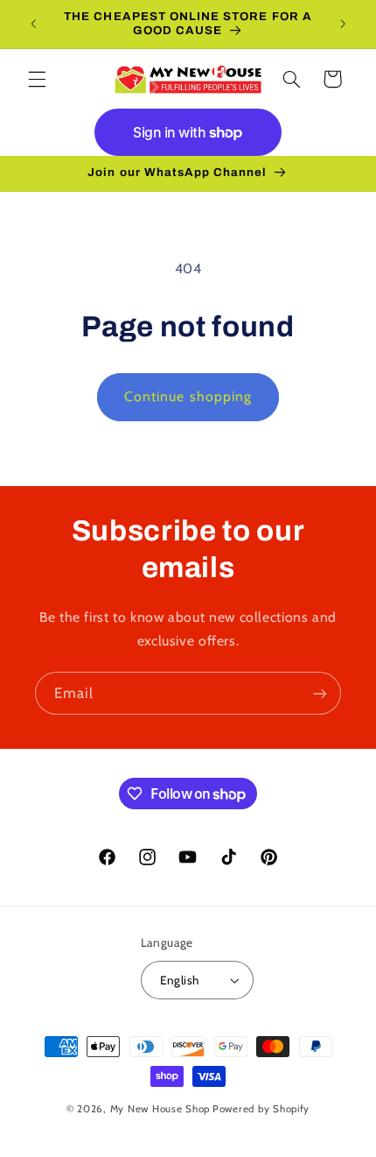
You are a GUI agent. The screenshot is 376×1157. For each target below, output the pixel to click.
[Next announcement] (343, 23)
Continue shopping (188, 396)
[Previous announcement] (33, 23)
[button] (37, 79)
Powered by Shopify (261, 1109)
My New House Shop (160, 1109)
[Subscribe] (320, 693)
